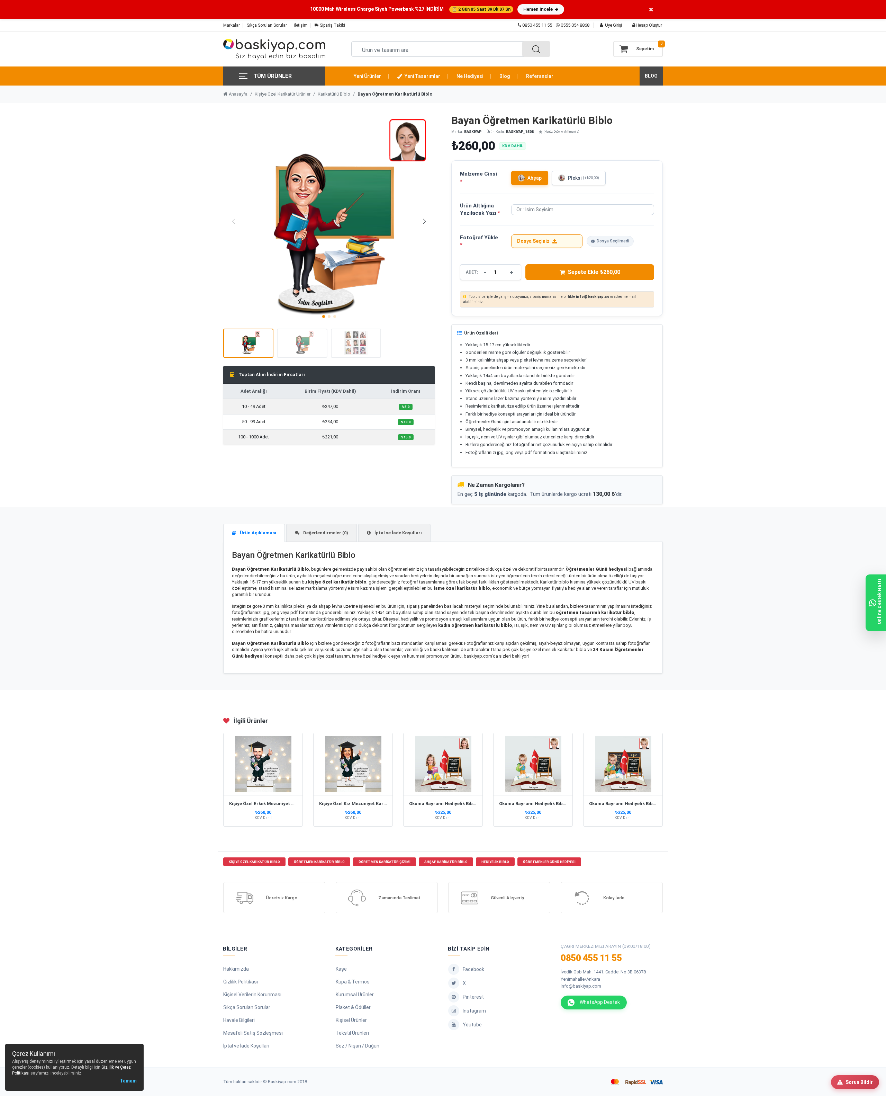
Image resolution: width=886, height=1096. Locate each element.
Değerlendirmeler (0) (325, 532)
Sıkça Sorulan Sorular (267, 25)
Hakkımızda (236, 969)
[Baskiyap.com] (274, 49)
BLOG (651, 76)
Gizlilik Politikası (240, 981)
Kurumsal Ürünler (355, 994)
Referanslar (539, 76)
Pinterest (473, 997)
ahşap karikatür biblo (446, 862)
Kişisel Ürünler (351, 1020)
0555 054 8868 (575, 25)
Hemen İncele (538, 9)
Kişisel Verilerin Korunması (252, 994)
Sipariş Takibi (332, 25)
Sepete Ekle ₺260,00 (594, 272)
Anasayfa (238, 94)
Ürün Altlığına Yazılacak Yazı (480, 209)
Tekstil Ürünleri (352, 1033)
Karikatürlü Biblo (334, 94)
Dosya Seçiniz (533, 241)
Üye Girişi (613, 25)
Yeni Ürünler (367, 76)
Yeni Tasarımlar (422, 76)
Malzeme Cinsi (478, 177)
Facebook (473, 969)
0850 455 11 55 (536, 25)
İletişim (301, 25)
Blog (504, 76)
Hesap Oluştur (648, 25)
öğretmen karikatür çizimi (384, 862)
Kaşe (341, 969)
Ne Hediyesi (469, 76)
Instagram (474, 1011)
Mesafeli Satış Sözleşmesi (253, 1033)
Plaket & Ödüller (353, 1007)
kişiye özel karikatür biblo (254, 862)
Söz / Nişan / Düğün (357, 1046)
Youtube (472, 1024)
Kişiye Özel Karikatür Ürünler (282, 94)
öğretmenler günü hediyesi (549, 862)
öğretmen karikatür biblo (319, 862)
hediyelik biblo (495, 862)
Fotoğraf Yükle (479, 241)
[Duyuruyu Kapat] (651, 9)
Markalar (231, 25)
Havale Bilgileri (239, 1020)
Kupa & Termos (353, 981)
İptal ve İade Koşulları (397, 532)
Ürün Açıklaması (257, 532)
